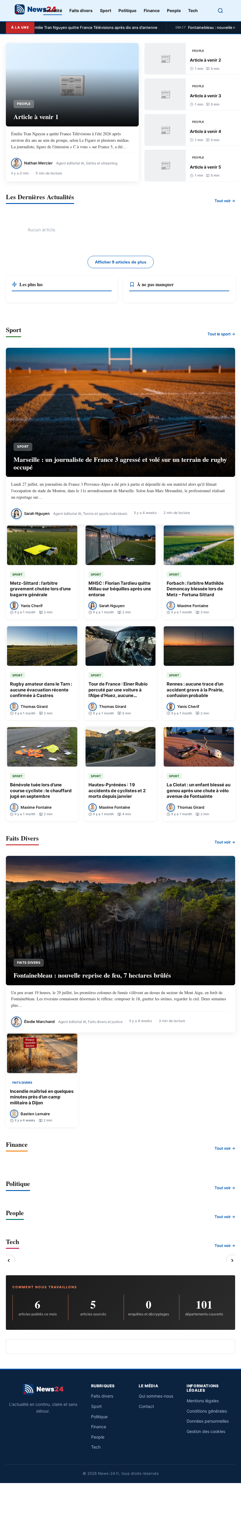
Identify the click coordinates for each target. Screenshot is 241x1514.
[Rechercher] (220, 11)
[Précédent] (9, 1261)
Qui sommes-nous (156, 1395)
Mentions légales (203, 1400)
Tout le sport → (221, 334)
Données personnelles (208, 1421)
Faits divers (81, 10)
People (174, 10)
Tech (193, 10)
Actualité (52, 10)
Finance (152, 10)
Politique (127, 10)
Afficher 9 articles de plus (120, 262)
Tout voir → (225, 200)
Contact (146, 1406)
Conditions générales (207, 1410)
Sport (105, 10)
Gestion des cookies (206, 1431)
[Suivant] (232, 1261)
